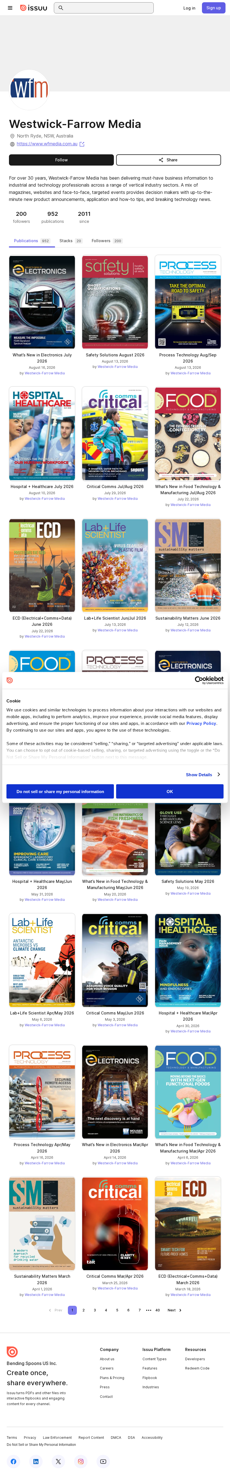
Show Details (199, 774)
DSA (131, 1437)
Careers (107, 1368)
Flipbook (149, 1378)
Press (105, 1387)
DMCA (116, 1437)
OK (170, 791)
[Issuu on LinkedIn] (36, 1461)
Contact (106, 1396)
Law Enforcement (57, 1437)
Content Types (154, 1359)
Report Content (91, 1437)
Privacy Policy (201, 723)
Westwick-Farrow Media (45, 373)
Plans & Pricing (112, 1378)
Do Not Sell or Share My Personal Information (41, 1445)
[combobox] (108, 8)
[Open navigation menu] (10, 7)
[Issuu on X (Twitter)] (58, 1461)
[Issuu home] (33, 8)
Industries (150, 1387)
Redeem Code (197, 1368)
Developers (195, 1359)
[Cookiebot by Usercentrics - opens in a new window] (199, 680)
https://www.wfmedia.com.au (51, 143)
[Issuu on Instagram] (81, 1461)
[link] (189, 7)
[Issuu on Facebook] (13, 1461)
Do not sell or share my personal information (60, 791)
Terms (12, 1437)
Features (149, 1368)
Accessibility (152, 1437)
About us (107, 1359)
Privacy (30, 1437)
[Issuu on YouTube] (103, 1461)
